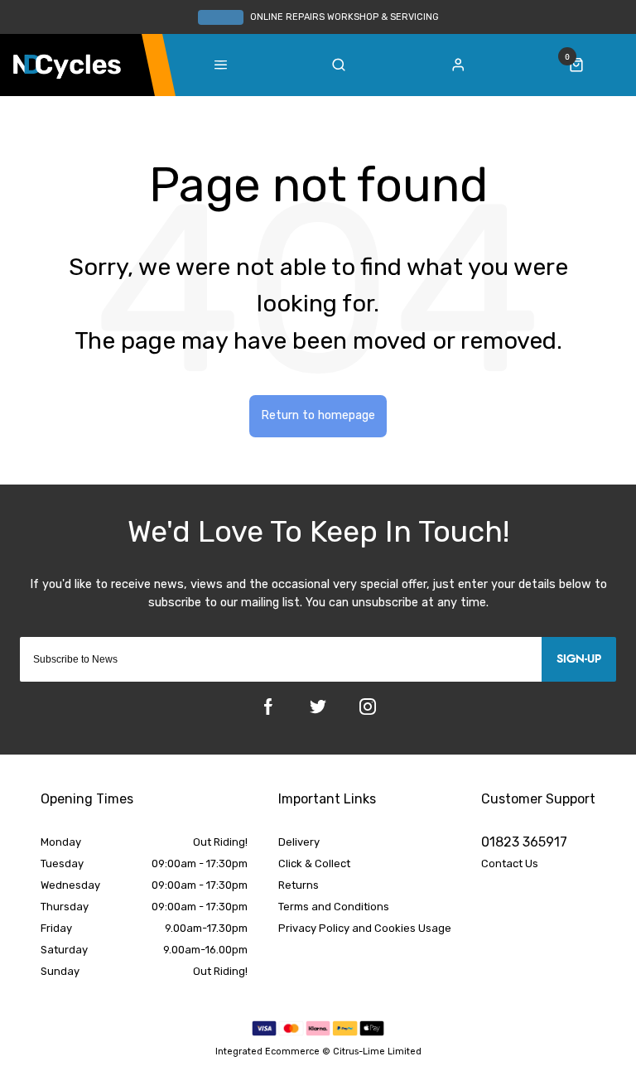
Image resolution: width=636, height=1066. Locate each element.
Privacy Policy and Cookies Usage (364, 928)
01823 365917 (524, 842)
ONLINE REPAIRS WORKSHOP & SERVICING (344, 17)
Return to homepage (318, 415)
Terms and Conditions (333, 906)
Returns (298, 885)
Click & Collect (314, 863)
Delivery (299, 842)
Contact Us (509, 863)
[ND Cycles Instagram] (367, 706)
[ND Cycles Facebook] (268, 706)
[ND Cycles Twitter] (318, 706)
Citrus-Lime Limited (377, 1051)
